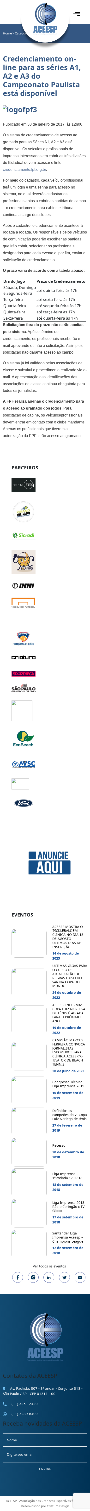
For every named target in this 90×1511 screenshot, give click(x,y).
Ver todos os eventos (49, 1266)
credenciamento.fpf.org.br (24, 169)
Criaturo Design (58, 1506)
